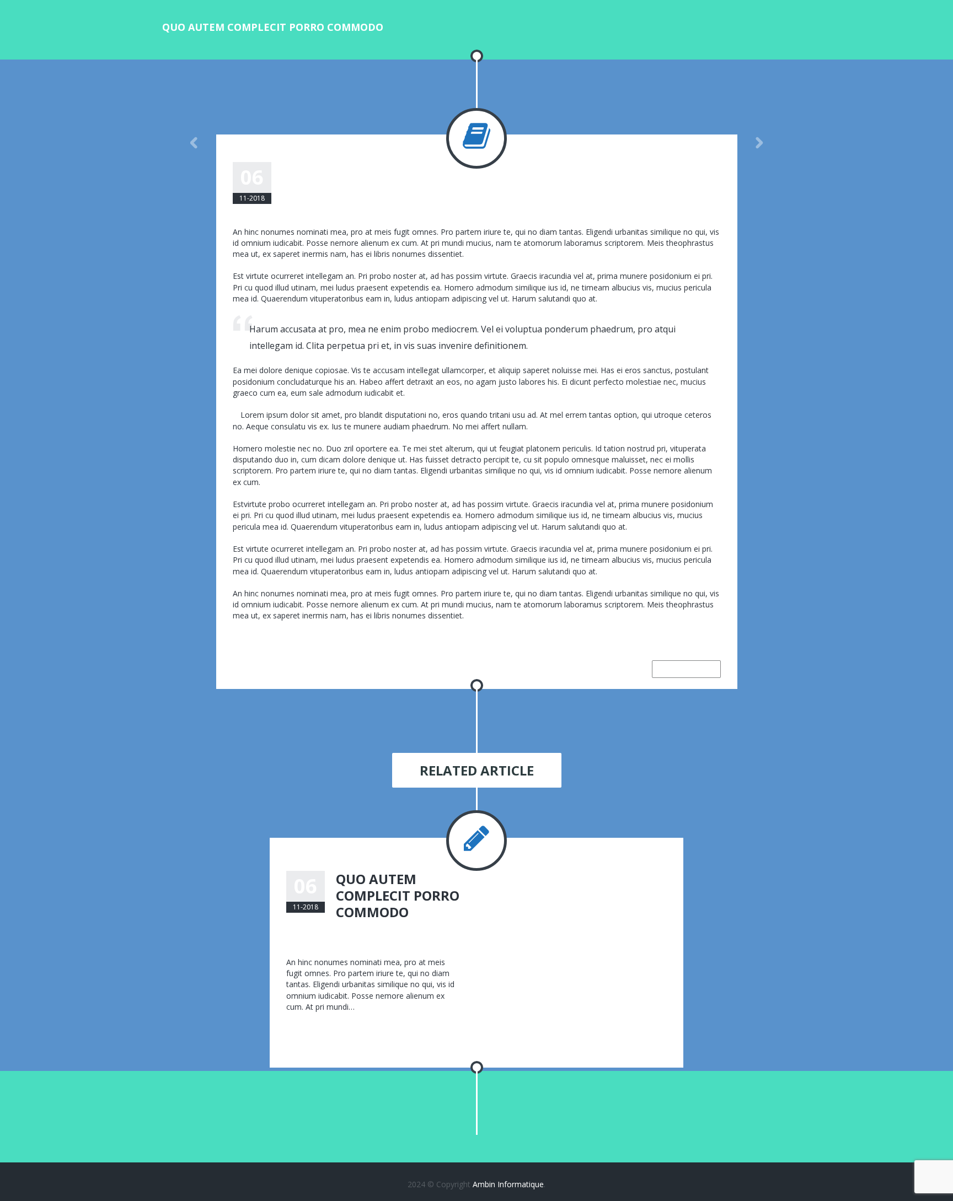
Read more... (308, 1029)
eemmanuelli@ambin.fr (334, 167)
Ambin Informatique (508, 1184)
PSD (550, 167)
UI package (582, 167)
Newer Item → (686, 669)
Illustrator (431, 931)
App (399, 167)
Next (759, 143)
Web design (431, 167)
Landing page (514, 167)
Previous (194, 143)
